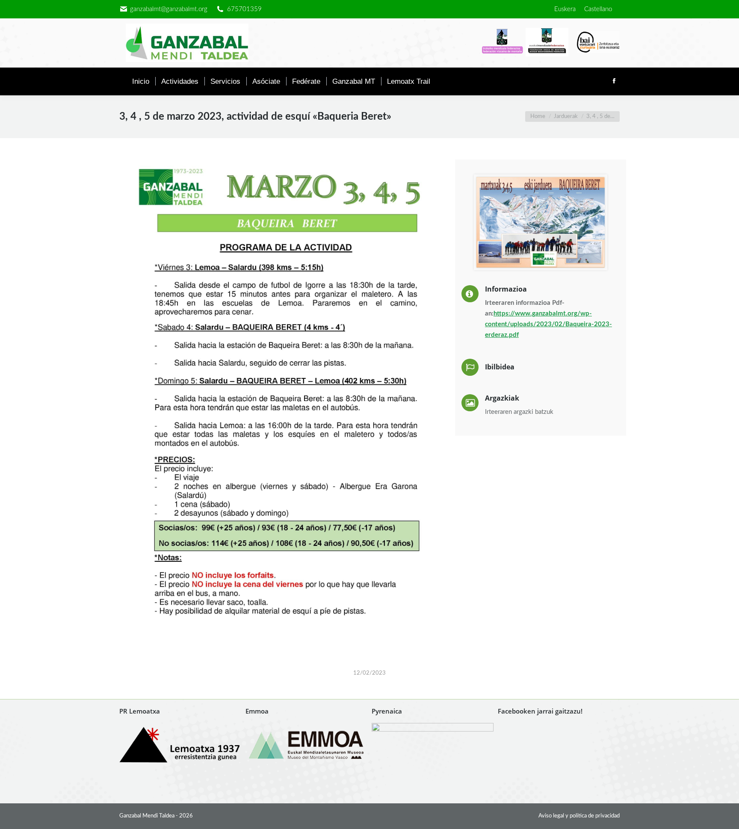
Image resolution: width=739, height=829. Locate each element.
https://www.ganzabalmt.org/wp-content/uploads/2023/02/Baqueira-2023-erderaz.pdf (548, 324)
